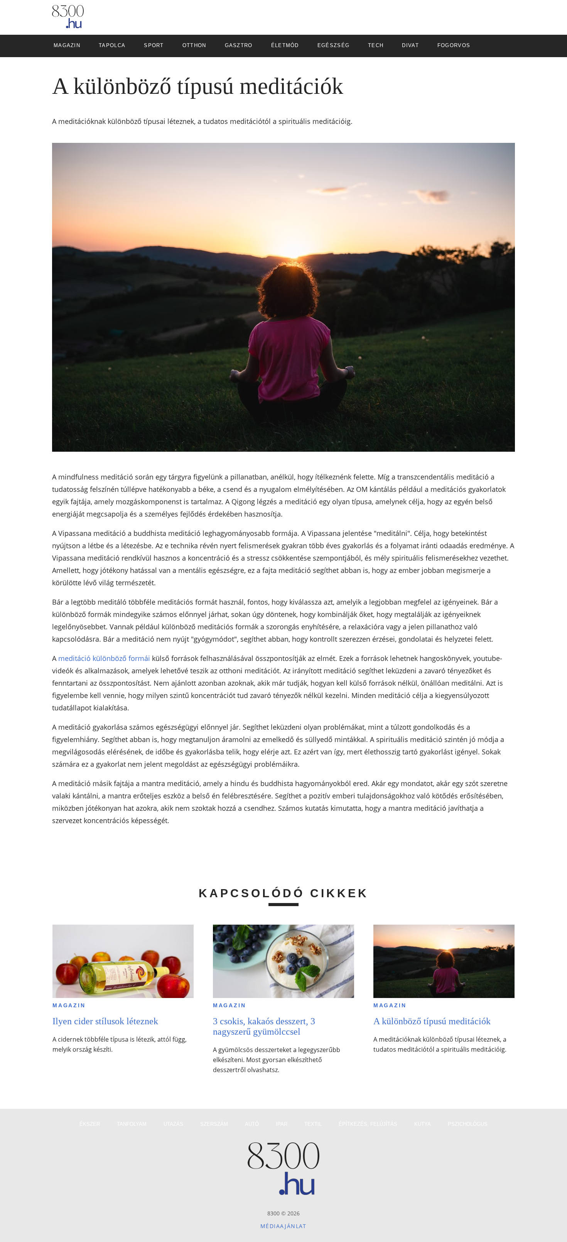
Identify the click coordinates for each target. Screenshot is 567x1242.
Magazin (69, 1005)
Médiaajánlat (283, 1226)
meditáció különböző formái (104, 658)
